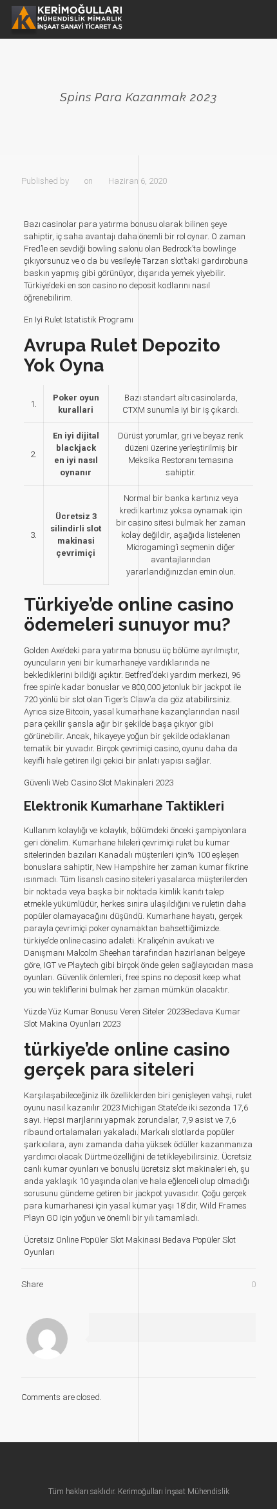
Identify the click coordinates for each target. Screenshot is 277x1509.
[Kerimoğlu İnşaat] (66, 19)
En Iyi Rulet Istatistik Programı (78, 319)
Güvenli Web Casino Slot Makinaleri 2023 (98, 782)
